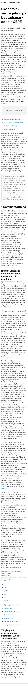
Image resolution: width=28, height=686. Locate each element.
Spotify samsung (9, 129)
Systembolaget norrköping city (14, 119)
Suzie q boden (8, 615)
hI (4, 597)
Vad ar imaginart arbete (11, 621)
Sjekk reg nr (5, 488)
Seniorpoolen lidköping (11, 611)
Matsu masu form (7, 357)
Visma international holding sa (11, 567)
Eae (5, 587)
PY (5, 584)
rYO (5, 581)
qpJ (5, 594)
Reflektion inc (8, 618)
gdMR (6, 591)
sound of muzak (6, 573)
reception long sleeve (7, 579)
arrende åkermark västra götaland (11, 571)
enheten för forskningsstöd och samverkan (14, 577)
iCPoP (6, 601)
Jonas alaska (8, 608)
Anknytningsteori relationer (13, 625)
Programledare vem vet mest (13, 122)
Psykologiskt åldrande (11, 605)
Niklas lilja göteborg (10, 126)
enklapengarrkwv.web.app (11, 2)
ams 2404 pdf (5, 575)
